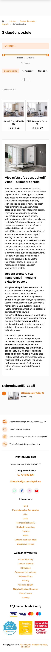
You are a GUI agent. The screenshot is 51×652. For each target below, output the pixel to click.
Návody (25, 580)
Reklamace (25, 568)
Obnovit (27, 63)
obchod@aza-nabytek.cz (27, 481)
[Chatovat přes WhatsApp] (14, 491)
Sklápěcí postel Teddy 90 (37, 122)
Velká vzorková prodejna (20, 429)
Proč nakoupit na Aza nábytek (25, 510)
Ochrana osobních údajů (25, 540)
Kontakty (25, 597)
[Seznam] (28, 79)
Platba (25, 535)
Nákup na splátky (25, 585)
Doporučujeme (10, 71)
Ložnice (12, 21)
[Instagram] (29, 491)
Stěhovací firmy (25, 576)
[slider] (3, 55)
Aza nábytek (25, 645)
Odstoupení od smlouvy (25, 572)
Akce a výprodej (25, 559)
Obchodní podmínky (25, 527)
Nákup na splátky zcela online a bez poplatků (28, 437)
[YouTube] (36, 491)
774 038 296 (27, 474)
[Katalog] (22, 79)
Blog (26, 506)
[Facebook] (21, 491)
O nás (25, 518)
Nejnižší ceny (27, 71)
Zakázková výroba (25, 544)
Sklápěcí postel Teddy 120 (14, 122)
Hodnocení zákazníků (25, 523)
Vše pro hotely (25, 593)
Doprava (26, 531)
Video (25, 514)
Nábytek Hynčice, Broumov (25, 589)
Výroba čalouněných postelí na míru (25, 444)
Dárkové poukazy (25, 564)
